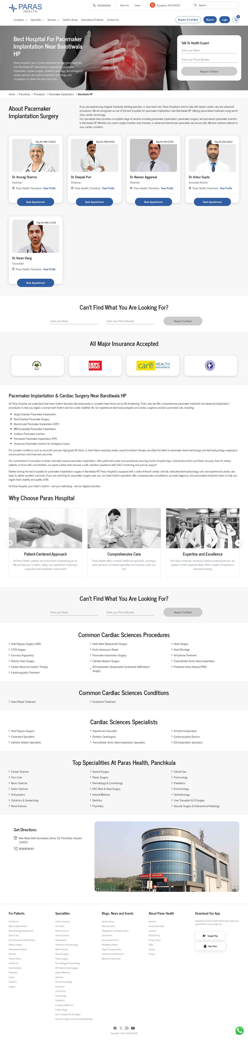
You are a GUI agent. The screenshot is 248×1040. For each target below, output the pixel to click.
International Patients (92, 19)
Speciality (36, 19)
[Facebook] (115, 1028)
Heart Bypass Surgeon (23, 731)
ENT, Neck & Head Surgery (106, 789)
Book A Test (14, 935)
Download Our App (207, 913)
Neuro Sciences (19, 783)
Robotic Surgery (15, 944)
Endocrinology (181, 789)
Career (137, 5)
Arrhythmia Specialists (185, 731)
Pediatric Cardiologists (104, 736)
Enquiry (152, 954)
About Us (124, 5)
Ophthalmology (182, 794)
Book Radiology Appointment (21, 930)
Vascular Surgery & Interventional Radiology (197, 806)
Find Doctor (14, 921)
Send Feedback (15, 968)
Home (12, 94)
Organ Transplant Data (111, 949)
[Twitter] (121, 1028)
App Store (212, 946)
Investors (153, 930)
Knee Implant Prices (110, 940)
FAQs (151, 944)
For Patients (17, 913)
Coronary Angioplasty (22, 655)
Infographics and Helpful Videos (115, 930)
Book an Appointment (18, 926)
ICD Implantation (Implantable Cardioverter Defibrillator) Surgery (121, 669)
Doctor (12, 977)
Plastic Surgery (100, 777)
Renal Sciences (19, 806)
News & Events (108, 926)
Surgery (12, 986)
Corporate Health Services (113, 954)
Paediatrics (179, 783)
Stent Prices (107, 935)
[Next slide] (238, 542)
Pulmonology (181, 777)
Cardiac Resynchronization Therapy (29, 667)
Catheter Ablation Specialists (26, 742)
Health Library (70, 19)
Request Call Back (209, 71)
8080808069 (104, 5)
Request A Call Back (188, 19)
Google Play (213, 936)
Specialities (62, 913)
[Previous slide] (9, 542)
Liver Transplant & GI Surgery (189, 800)
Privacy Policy (155, 940)
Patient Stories (15, 958)
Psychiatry (97, 806)
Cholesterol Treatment (104, 702)
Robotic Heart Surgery (22, 661)
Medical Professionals (111, 958)
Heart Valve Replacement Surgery (109, 644)
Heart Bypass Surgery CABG (26, 644)
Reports (210, 19)
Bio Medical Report (110, 944)
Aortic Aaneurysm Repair (105, 649)
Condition (13, 981)
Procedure (39, 94)
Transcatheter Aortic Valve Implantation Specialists (118, 742)
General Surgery (100, 771)
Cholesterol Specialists (23, 736)
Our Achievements (156, 926)
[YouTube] (133, 1028)
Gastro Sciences (19, 789)
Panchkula (24, 94)
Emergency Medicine (64, 1005)
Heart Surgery (181, 644)
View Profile (49, 188)
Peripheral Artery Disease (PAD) (190, 667)
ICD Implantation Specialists (188, 742)
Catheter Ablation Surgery (105, 661)
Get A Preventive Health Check (22, 940)
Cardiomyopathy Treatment (25, 672)
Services (52, 19)
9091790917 (174, 5)
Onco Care (16, 777)
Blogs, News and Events (118, 913)
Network (12, 954)
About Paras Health (161, 913)
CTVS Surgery (18, 649)
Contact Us (113, 19)
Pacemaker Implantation (61, 94)
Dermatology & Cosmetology (107, 783)
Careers (152, 949)
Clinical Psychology (63, 981)
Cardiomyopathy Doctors (187, 736)
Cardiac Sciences (20, 771)
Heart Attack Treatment (23, 702)
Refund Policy (154, 935)
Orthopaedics (18, 794)
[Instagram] (127, 1028)
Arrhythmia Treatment (185, 655)
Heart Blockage (182, 649)
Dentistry (97, 800)
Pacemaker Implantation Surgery (109, 655)
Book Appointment (35, 202)
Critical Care (180, 771)
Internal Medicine (101, 794)
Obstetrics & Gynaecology (25, 800)
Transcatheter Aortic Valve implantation (194, 661)
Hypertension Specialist (104, 731)
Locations (19, 19)
